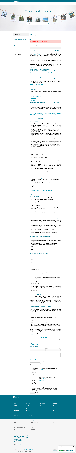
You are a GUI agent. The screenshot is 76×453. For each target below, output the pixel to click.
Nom (31, 348)
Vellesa (46, 84)
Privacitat (15, 451)
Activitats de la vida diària (27, 1)
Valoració (31, 357)
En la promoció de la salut (35, 72)
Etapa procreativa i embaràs (36, 94)
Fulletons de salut (16, 425)
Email (53, 348)
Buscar (53, 429)
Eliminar (15, 408)
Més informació (70, 450)
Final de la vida (33, 98)
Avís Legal (21, 451)
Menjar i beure (16, 405)
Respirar (15, 403)
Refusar (65, 450)
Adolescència (37, 84)
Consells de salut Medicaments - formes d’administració (41, 190)
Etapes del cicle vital (17, 43)
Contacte (53, 427)
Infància (31, 84)
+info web (41, 369)
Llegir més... (32, 67)
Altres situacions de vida (18, 45)
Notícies (53, 413)
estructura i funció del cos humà (39, 54)
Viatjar (27, 412)
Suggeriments (26, 451)
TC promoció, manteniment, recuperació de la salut (20, 40)
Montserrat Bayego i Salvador (34, 35)
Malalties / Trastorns (42, 401)
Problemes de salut (41, 1)
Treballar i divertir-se (17, 415)
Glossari (53, 410)
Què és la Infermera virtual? (35, 422)
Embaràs (27, 413)
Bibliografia (36, 45)
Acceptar (61, 450)
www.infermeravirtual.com (43, 383)
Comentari (32, 352)
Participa (15, 429)
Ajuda (53, 422)
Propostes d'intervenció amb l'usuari (19, 427)
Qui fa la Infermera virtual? (35, 424)
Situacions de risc (41, 408)
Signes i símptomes (42, 403)
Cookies (18, 451)
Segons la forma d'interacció (49, 113)
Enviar (32, 393)
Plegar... (32, 334)
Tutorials (56, 1)
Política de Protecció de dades (46, 385)
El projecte (32, 420)
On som (32, 427)
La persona (15, 401)
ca (61, 1)
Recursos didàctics (54, 401)
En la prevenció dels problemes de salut (50, 72)
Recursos (46, 1)
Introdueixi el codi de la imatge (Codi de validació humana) (41, 361)
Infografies (15, 424)
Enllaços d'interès (32, 45)
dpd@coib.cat (41, 380)
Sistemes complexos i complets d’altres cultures (51, 114)
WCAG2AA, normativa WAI (18, 440)
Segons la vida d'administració (37, 113)
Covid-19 (53, 412)
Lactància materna (29, 415)
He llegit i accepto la (43, 385)
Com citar (40, 45)
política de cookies (68, 449)
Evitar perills (15, 412)
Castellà (56, 420)
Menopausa (28, 410)
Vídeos (15, 422)
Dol (26, 408)
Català (53, 420)
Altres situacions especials (36, 96)
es (62, 1)
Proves (40, 405)
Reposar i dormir (16, 410)
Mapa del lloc (54, 424)
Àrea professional (52, 1)
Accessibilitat (33, 429)
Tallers (53, 405)
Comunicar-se (16, 413)
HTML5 (15, 441)
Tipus (15, 48)
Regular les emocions (55, 403)
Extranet (30, 451)
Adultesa (42, 84)
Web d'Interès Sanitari (17, 439)
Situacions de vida (34, 1)
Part (27, 417)
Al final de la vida (52, 74)
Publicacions (32, 425)
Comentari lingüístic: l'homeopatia (38, 148)
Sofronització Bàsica (36, 273)
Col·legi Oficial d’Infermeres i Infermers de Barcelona (25, 449)
